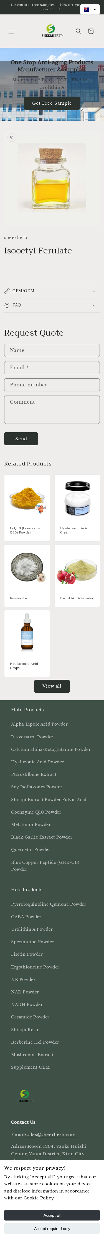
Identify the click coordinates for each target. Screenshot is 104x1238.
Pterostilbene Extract (34, 774)
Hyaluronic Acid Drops (24, 665)
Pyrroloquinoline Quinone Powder (49, 904)
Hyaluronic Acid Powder (37, 761)
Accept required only (52, 1228)
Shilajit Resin (25, 1029)
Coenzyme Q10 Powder (36, 812)
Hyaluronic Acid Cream (74, 530)
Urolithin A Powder (77, 598)
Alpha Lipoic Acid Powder (39, 724)
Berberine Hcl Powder (35, 1042)
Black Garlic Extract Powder (41, 837)
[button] (11, 31)
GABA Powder (26, 916)
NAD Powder (25, 992)
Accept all (52, 1215)
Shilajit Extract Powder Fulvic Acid (49, 799)
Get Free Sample (52, 103)
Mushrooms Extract (32, 1054)
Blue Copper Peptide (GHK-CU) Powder (45, 866)
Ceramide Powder (30, 1017)
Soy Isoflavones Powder (36, 786)
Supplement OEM (30, 1067)
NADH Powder (27, 1004)
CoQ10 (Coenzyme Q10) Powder (25, 530)
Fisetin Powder (27, 954)
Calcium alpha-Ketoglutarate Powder (51, 749)
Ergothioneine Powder (35, 967)
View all (52, 686)
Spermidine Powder (32, 941)
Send (21, 438)
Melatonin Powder (31, 824)
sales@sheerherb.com (51, 1134)
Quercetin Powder (30, 849)
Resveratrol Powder (32, 736)
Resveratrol (20, 598)
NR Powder (23, 979)
